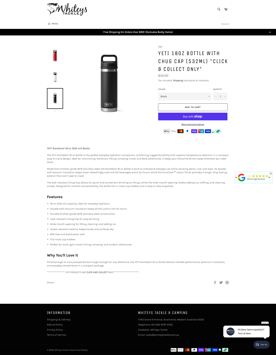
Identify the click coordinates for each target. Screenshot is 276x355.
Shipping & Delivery (58, 319)
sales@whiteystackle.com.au (162, 334)
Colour (161, 89)
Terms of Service (56, 334)
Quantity (217, 89)
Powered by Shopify (78, 350)
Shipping (178, 80)
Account (225, 24)
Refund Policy (55, 324)
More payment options (192, 124)
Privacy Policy (55, 329)
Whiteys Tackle (158, 329)
